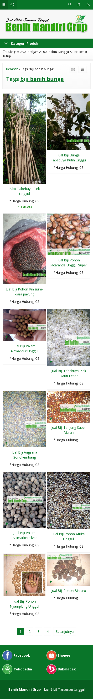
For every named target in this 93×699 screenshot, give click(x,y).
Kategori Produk (24, 43)
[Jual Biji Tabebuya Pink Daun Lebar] (68, 337)
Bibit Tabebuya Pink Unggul (24, 191)
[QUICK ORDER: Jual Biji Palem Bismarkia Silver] (6, 523)
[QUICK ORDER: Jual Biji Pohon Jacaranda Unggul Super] (50, 251)
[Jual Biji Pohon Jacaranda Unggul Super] (68, 234)
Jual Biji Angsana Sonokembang (24, 454)
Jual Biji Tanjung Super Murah (68, 430)
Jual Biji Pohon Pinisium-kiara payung (24, 291)
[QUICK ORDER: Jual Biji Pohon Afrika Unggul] (50, 524)
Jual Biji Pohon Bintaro (68, 590)
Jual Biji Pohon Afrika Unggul (68, 536)
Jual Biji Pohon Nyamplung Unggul (24, 604)
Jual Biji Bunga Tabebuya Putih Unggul (69, 157)
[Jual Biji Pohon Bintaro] (68, 569)
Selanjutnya (65, 631)
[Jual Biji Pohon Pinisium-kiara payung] (24, 248)
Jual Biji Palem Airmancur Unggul (24, 348)
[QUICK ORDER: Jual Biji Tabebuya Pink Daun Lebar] (50, 361)
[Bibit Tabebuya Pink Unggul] (24, 138)
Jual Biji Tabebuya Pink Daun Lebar (68, 373)
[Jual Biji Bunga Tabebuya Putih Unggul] (68, 121)
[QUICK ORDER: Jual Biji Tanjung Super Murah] (50, 418)
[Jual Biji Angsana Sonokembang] (24, 418)
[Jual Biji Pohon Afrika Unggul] (68, 500)
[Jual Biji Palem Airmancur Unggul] (24, 324)
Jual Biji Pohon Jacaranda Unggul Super (68, 262)
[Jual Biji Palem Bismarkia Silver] (24, 499)
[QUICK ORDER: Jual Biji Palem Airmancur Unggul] (6, 337)
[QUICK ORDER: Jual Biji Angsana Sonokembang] (6, 443)
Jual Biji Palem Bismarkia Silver (24, 535)
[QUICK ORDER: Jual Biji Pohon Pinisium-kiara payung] (6, 280)
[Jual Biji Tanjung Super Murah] (68, 406)
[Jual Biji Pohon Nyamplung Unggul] (24, 574)
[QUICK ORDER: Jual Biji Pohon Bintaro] (50, 581)
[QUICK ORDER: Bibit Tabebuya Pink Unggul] (6, 179)
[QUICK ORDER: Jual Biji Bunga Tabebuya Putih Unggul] (50, 146)
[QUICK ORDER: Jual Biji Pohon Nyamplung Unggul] (6, 592)
